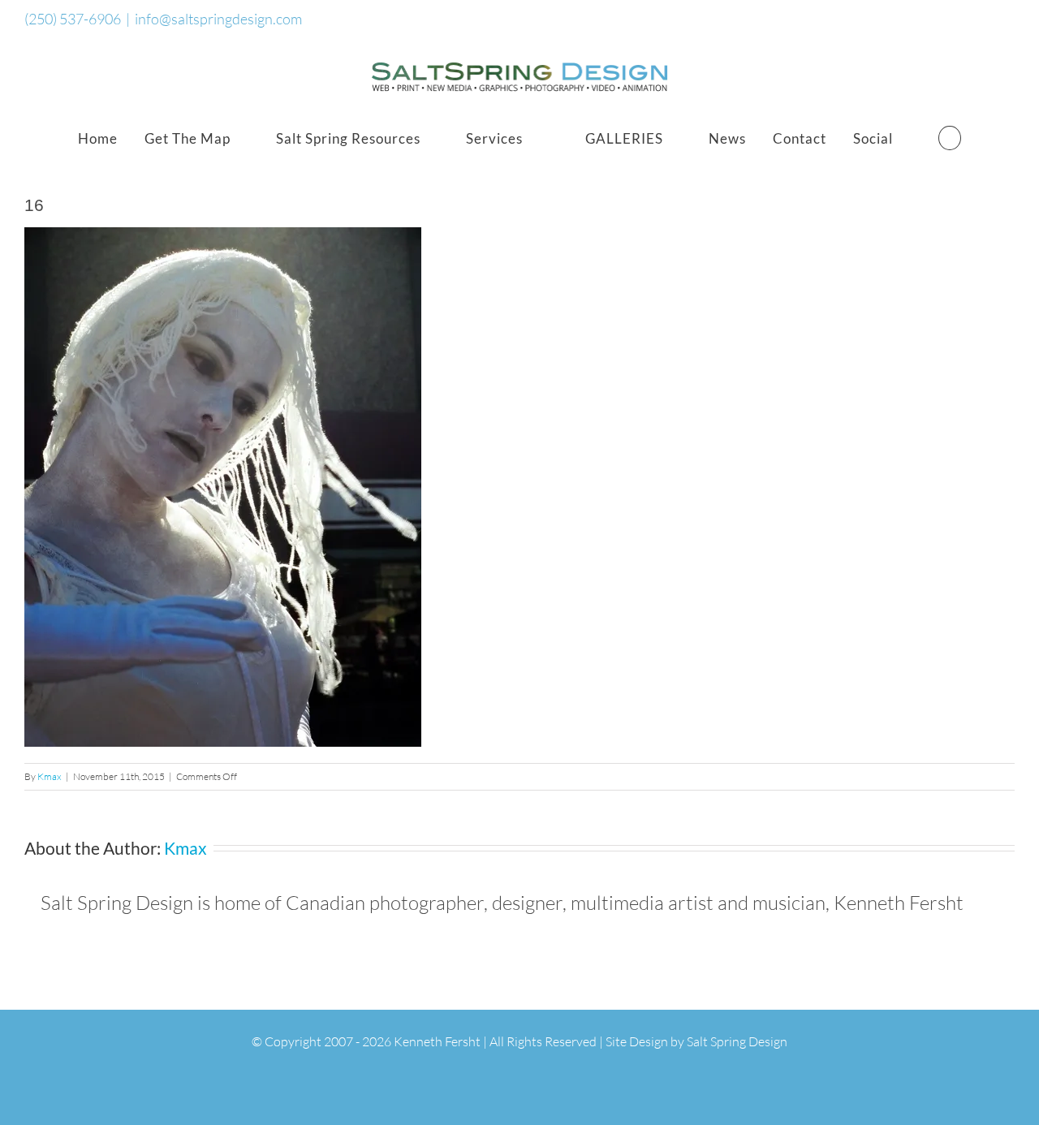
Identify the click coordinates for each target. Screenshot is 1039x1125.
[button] (949, 138)
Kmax (49, 776)
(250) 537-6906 (72, 19)
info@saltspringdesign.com (218, 19)
